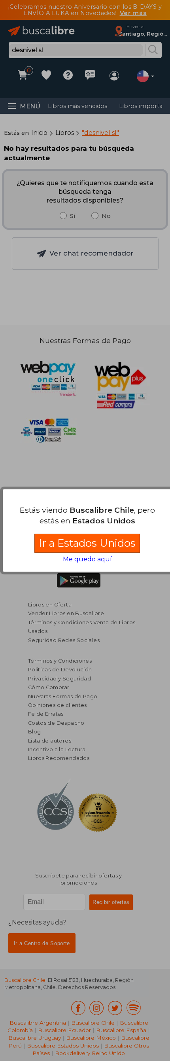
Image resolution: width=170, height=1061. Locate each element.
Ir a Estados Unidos (87, 543)
